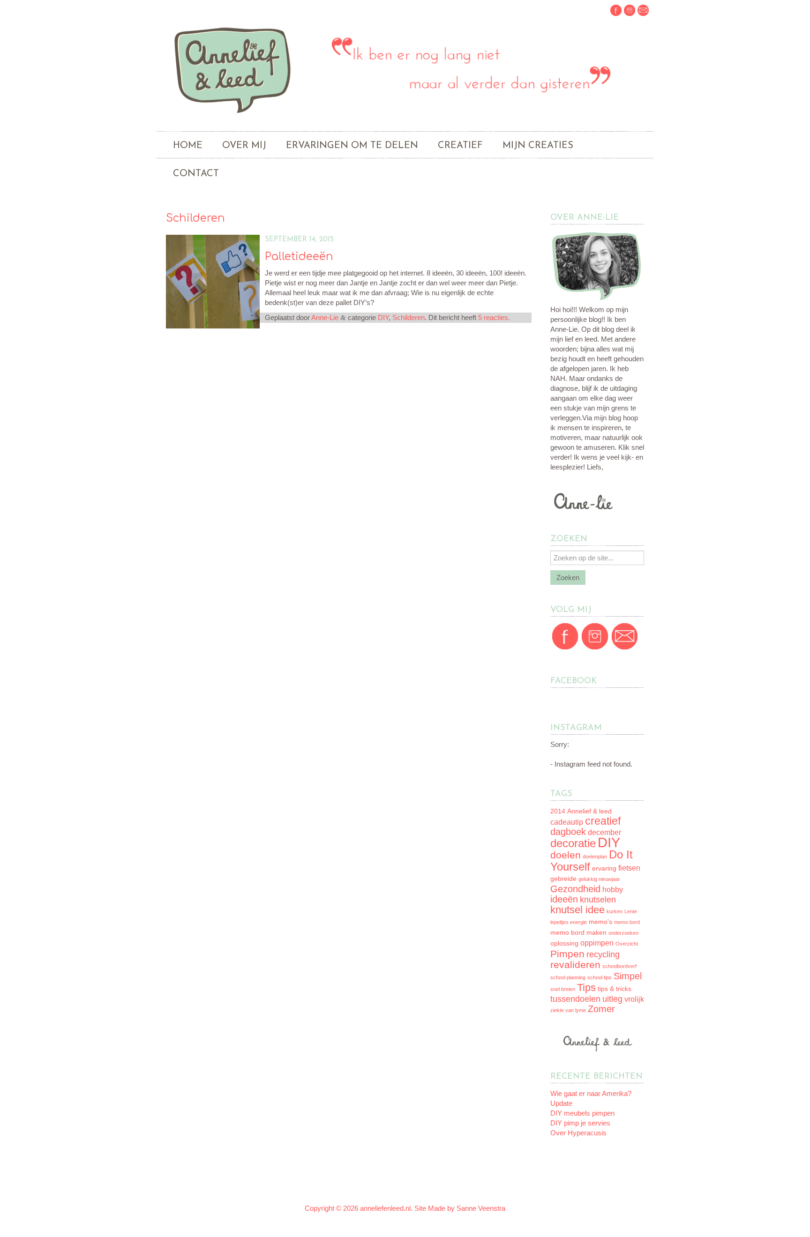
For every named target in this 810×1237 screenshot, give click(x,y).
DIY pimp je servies (580, 1123)
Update (561, 1103)
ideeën (564, 899)
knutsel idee (577, 910)
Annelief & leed (589, 811)
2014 (557, 811)
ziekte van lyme (568, 1010)
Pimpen (567, 953)
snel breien (562, 989)
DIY (383, 317)
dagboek (568, 832)
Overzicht (626, 943)
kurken (614, 911)
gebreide (563, 878)
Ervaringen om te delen (352, 145)
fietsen (629, 868)
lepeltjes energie (568, 922)
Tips (586, 987)
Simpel (628, 976)
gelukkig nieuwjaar (599, 879)
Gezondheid (575, 889)
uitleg (612, 999)
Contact (196, 174)
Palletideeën (299, 256)
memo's (600, 921)
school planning (567, 977)
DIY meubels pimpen (582, 1113)
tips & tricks (614, 988)
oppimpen (597, 943)
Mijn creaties (537, 145)
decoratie (573, 843)
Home (187, 145)
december (604, 832)
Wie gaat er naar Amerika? (590, 1093)
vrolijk (634, 999)
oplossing (564, 943)
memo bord (627, 922)
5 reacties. (494, 317)
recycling (603, 954)
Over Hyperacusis (578, 1133)
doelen (565, 855)
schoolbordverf (619, 966)
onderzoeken (623, 933)
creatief (603, 821)
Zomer (601, 1009)
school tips (599, 977)
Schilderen (408, 317)
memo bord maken (578, 932)
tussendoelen (575, 999)
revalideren (575, 964)
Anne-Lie (324, 317)
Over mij (244, 145)
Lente (630, 911)
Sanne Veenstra (481, 1208)
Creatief (460, 145)
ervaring (604, 868)
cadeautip (566, 822)
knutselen (598, 899)
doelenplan (595, 856)
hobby (612, 890)
